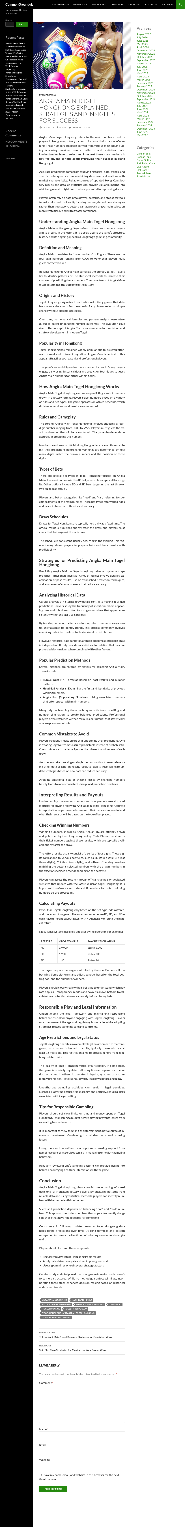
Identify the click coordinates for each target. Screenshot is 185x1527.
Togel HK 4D (115, 1304)
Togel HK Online (51, 1309)
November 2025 (146, 53)
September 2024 (146, 99)
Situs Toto (10, 158)
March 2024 (143, 118)
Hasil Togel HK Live (82, 1300)
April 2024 (143, 115)
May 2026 (142, 43)
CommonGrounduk (19, 4)
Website (44, 1459)
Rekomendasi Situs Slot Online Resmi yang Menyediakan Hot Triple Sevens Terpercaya (16, 63)
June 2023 (142, 131)
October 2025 (144, 56)
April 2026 (143, 47)
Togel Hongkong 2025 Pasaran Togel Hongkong (68, 1313)
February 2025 (145, 82)
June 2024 (142, 109)
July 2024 (142, 105)
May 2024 (142, 112)
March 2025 (143, 79)
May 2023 (142, 135)
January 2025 (144, 86)
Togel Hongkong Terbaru (56, 1317)
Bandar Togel (99, 4)
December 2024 (146, 89)
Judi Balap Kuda (60, 4)
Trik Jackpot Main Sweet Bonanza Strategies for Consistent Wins (75, 1334)
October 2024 (144, 96)
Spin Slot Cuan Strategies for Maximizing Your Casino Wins (72, 1348)
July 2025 (142, 66)
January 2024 (144, 125)
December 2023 (146, 128)
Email (43, 1444)
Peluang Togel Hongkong (56, 1304)
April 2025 (143, 76)
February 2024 (145, 122)
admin (62, 127)
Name (43, 1429)
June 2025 (142, 69)
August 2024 (144, 102)
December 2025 (146, 50)
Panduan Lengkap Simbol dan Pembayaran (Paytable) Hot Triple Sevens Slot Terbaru (16, 79)
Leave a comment (82, 127)
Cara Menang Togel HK (54, 1300)
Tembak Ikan (144, 173)
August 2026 (144, 34)
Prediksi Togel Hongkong (90, 1304)
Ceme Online (117, 4)
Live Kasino (134, 4)
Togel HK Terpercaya (76, 1309)
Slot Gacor (151, 4)
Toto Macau (168, 4)
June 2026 (142, 40)
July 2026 (142, 37)
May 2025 (142, 73)
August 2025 (144, 63)
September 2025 (146, 60)
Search (8, 20)
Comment (46, 1382)
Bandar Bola (80, 4)
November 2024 (146, 92)
